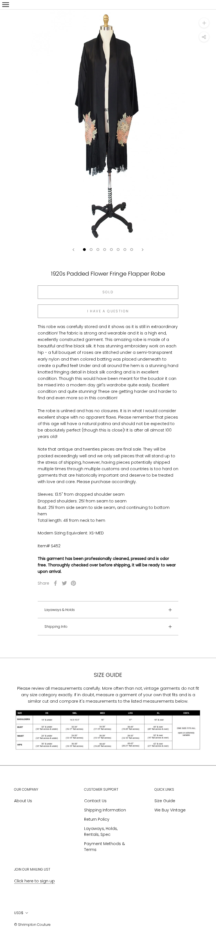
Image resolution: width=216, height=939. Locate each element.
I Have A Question (108, 311)
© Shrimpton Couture (32, 924)
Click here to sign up (34, 881)
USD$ (18, 912)
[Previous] (73, 249)
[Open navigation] (5, 4)
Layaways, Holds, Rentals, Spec (101, 831)
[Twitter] (64, 583)
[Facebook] (55, 583)
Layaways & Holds (59, 609)
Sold (108, 292)
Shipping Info (56, 626)
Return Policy (96, 819)
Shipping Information (105, 810)
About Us (23, 801)
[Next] (142, 249)
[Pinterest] (73, 583)
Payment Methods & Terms (104, 846)
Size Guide (164, 801)
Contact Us (95, 801)
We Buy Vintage (170, 810)
